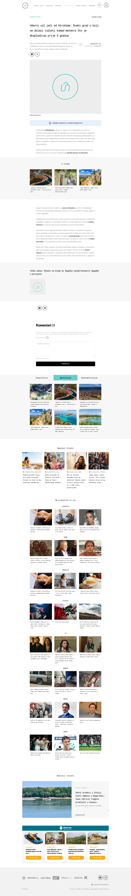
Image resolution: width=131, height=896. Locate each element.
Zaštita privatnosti (94, 889)
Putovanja (49, 5)
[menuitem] (106, 5)
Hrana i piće (38, 5)
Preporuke (92, 5)
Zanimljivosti (68, 5)
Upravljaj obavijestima (101, 884)
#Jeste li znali (96, 17)
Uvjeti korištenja (85, 889)
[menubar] (106, 5)
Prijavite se (65, 364)
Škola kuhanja (81, 5)
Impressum (72, 889)
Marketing (78, 889)
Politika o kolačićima (104, 889)
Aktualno (58, 5)
